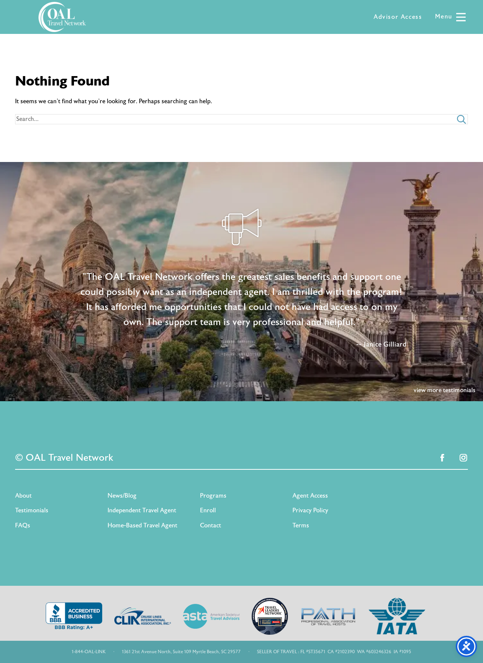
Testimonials (31, 510)
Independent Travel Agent (142, 510)
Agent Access (310, 496)
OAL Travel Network (62, 17)
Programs (213, 496)
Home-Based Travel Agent (142, 525)
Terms (300, 525)
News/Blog (122, 496)
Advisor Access (398, 17)
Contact (210, 525)
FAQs (22, 525)
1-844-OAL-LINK (89, 651)
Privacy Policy (310, 510)
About (23, 496)
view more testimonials (444, 390)
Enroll (208, 510)
